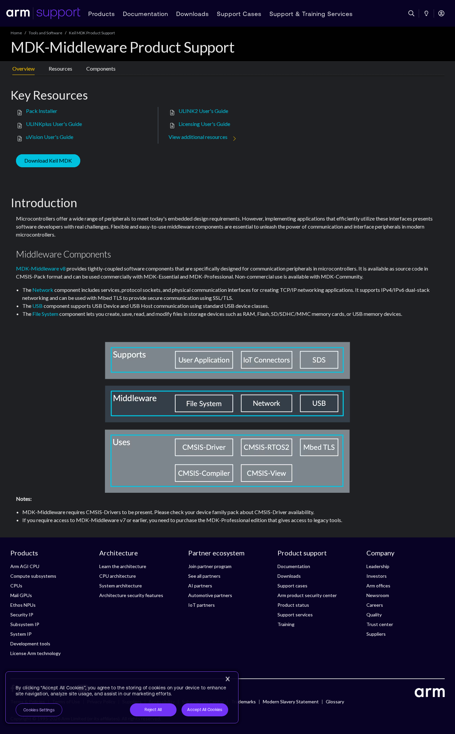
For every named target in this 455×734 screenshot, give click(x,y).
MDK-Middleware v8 (41, 268)
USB (37, 306)
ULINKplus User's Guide (54, 124)
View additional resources (198, 137)
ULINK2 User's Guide (203, 111)
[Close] (227, 679)
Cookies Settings (39, 710)
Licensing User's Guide (204, 124)
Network (42, 290)
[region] (121, 697)
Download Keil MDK (48, 160)
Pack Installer (41, 111)
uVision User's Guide (49, 137)
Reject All (153, 709)
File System (45, 314)
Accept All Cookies (204, 709)
